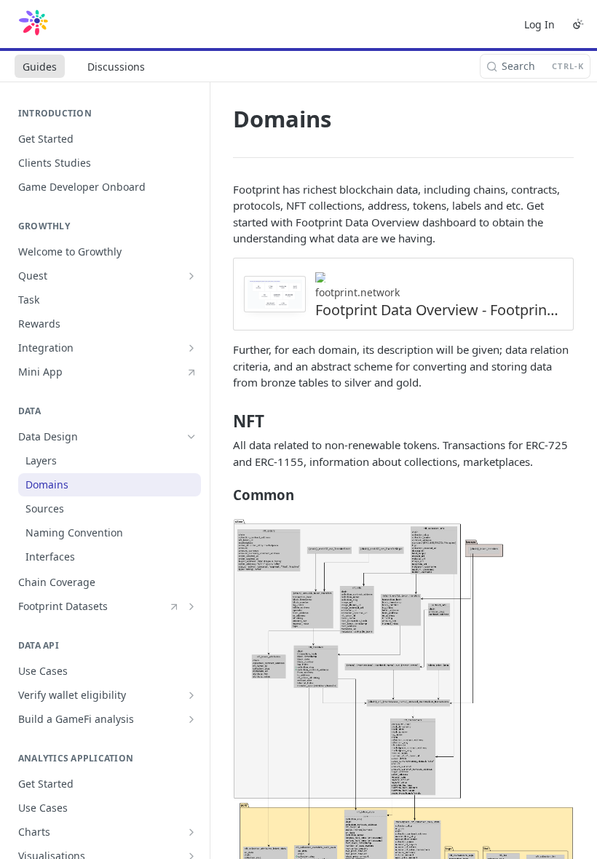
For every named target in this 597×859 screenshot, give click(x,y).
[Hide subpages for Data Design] (191, 437)
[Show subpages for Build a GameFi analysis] (191, 719)
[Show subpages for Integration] (191, 348)
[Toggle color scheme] (578, 24)
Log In (539, 24)
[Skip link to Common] (223, 495)
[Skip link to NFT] (223, 421)
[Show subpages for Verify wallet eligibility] (191, 695)
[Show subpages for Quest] (191, 276)
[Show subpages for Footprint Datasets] (191, 606)
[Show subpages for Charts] (191, 832)
